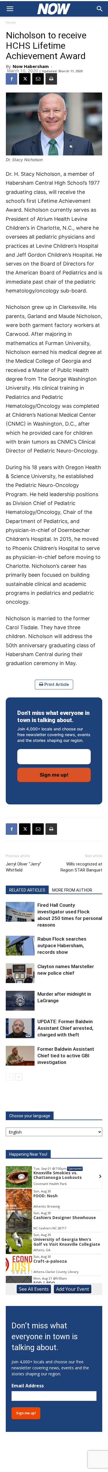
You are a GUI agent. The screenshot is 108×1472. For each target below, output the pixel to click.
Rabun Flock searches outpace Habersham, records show (61, 945)
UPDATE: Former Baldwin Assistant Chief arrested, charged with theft (65, 1028)
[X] (25, 79)
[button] (10, 9)
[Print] (51, 79)
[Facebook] (11, 79)
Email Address (28, 1386)
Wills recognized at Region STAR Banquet (81, 867)
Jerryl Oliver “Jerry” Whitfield (23, 867)
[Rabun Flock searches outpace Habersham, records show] (20, 946)
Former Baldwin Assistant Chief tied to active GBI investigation (65, 1055)
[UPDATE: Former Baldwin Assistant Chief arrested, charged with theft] (20, 1028)
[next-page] (18, 1077)
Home (11, 22)
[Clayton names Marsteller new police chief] (20, 973)
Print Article (56, 684)
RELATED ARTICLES (27, 890)
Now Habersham (31, 66)
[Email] (38, 79)
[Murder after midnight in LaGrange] (20, 1001)
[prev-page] (9, 1077)
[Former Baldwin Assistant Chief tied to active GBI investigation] (20, 1056)
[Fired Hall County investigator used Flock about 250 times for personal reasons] (20, 912)
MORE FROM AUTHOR (72, 890)
